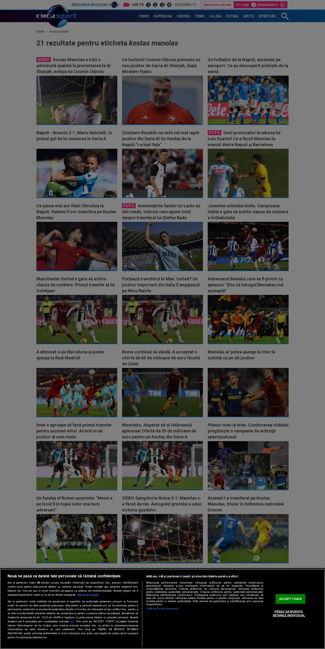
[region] (162, 609)
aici (72, 621)
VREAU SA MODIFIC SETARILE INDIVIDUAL (289, 613)
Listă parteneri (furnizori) (162, 608)
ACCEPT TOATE (290, 599)
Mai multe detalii (87, 594)
